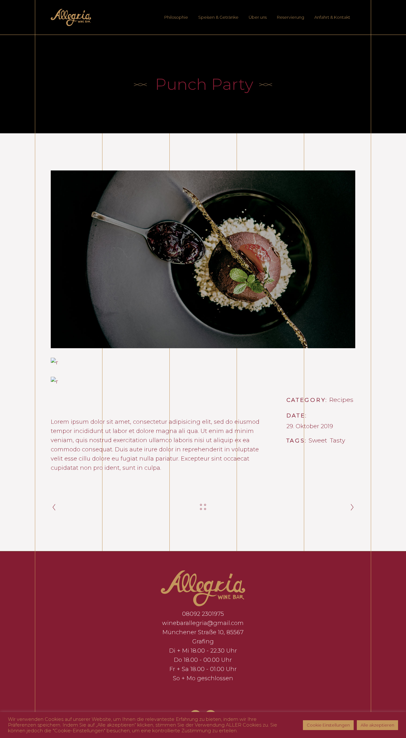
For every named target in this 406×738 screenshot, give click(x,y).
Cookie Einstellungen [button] (328, 725)
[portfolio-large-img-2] (203, 381)
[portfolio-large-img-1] (203, 259)
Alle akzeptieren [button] (377, 725)
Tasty (337, 440)
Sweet (318, 440)
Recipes (341, 399)
